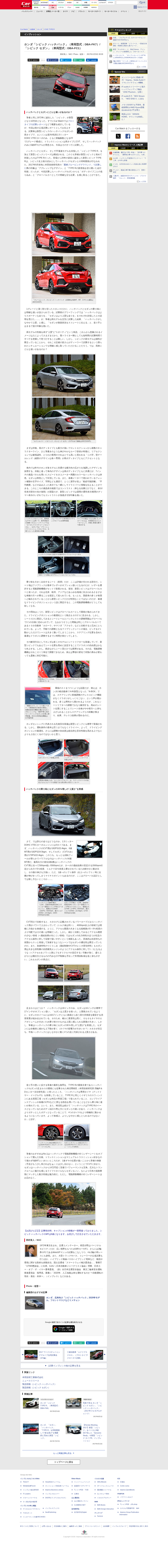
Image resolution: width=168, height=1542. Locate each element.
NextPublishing (50, 1512)
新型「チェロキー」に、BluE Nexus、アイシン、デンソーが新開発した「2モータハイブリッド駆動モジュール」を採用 (129, 51)
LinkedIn (93, 60)
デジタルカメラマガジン (31, 1509)
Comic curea (124, 1486)
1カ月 (143, 34)
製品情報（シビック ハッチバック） (39, 1384)
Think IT (26, 1482)
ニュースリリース (30, 1381)
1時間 (113, 34)
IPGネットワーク (123, 1501)
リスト (43, 60)
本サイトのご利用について (29, 1526)
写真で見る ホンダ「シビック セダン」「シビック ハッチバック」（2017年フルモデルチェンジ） (92, 1408)
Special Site (120, 72)
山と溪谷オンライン (81, 1501)
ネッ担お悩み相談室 (30, 1502)
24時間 (122, 34)
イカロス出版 (99, 1479)
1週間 (133, 34)
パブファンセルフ (126, 1497)
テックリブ (98, 1513)
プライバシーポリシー (92, 1526)
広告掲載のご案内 (60, 1526)
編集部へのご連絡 (75, 1526)
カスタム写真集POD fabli (129, 1508)
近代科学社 (75, 1509)
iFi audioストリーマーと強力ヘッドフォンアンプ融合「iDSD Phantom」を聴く (133, 89)
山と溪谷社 (75, 1498)
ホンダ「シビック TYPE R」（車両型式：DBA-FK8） (50, 1405)
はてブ (67, 60)
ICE (118, 1479)
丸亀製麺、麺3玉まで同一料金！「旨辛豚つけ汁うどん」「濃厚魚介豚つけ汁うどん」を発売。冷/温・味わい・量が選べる (129, 154)
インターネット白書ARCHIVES (34, 1517)
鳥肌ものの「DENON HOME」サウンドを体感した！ (133, 116)
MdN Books (101, 1505)
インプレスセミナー (52, 1494)
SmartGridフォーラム (52, 1482)
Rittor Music (76, 1479)
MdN (96, 1502)
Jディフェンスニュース (105, 1486)
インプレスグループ (119, 1526)
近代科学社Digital (80, 1512)
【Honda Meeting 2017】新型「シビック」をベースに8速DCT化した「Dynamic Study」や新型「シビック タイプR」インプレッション (92, 1433)
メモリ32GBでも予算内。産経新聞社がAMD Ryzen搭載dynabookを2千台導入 (133, 107)
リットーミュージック (82, 1482)
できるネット (27, 1513)
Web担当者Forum (29, 1486)
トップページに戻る (63, 1462)
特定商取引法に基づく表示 (138, 1526)
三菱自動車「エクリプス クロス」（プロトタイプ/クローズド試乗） (77, 1355)
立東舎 (76, 1494)
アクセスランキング (123, 30)
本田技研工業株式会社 (32, 1377)
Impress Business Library (54, 1490)
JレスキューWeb (103, 1494)
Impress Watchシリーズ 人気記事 (129, 145)
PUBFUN (120, 1494)
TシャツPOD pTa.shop (128, 1504)
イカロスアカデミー (104, 1498)
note (80, 60)
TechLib (100, 1516)
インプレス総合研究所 (31, 1490)
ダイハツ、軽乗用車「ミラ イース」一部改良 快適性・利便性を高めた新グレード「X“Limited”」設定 (130, 46)
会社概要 (106, 1526)
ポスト (35, 60)
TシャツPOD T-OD (81, 1490)
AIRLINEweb (101, 1482)
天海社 (122, 1482)
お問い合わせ (46, 1526)
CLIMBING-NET (79, 1505)
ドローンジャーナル (30, 1498)
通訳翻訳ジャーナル (104, 1490)
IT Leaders (27, 1494)
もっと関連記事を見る (62, 1453)
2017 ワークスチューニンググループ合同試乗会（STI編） (49, 1355)
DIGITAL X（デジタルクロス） (56, 1498)
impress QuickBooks (127, 1490)
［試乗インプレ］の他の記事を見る (63, 1366)
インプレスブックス (52, 1508)
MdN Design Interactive (105, 1509)
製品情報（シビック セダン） (36, 1387)
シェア (54, 60)
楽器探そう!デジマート (82, 1486)
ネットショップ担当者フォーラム (57, 1486)
